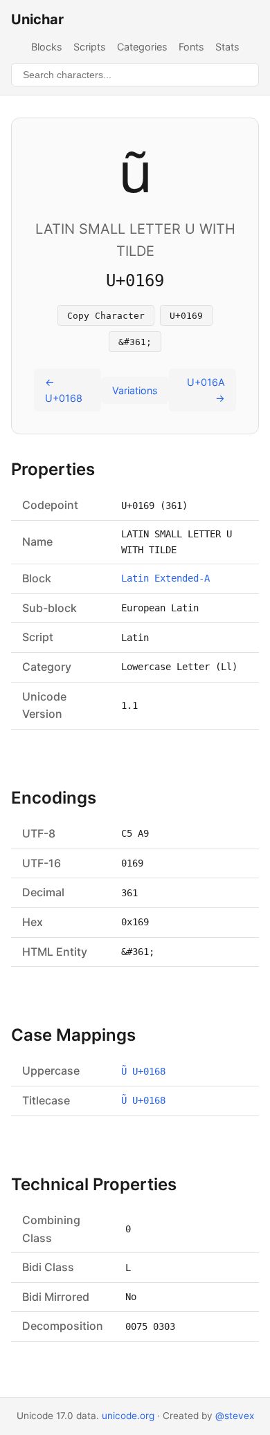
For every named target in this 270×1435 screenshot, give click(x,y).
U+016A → (206, 390)
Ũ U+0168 (143, 1071)
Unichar (37, 19)
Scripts (89, 47)
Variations (135, 390)
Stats (227, 47)
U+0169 (186, 316)
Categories (142, 47)
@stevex (234, 1415)
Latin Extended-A (165, 578)
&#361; (135, 342)
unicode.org (128, 1415)
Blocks (46, 47)
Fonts (191, 47)
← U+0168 (63, 390)
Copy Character (106, 316)
